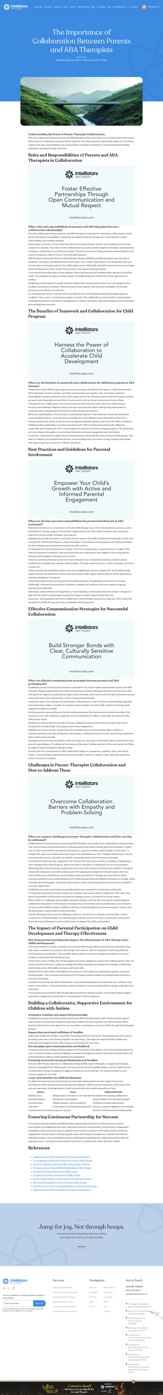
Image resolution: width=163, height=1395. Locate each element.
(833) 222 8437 (133, 1290)
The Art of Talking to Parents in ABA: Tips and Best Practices (61, 1164)
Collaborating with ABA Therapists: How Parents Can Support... (62, 1157)
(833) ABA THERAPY (134, 1287)
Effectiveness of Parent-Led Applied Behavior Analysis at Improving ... (65, 1186)
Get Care (81, 1247)
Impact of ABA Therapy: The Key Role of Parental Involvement (62, 1179)
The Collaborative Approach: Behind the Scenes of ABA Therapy (63, 1160)
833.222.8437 (153, 7)
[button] (121, 7)
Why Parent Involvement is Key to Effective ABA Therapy (60, 1182)
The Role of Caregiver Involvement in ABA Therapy (57, 1175)
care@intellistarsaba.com (136, 1294)
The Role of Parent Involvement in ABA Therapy (55, 1171)
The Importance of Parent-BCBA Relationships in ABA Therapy (62, 1168)
